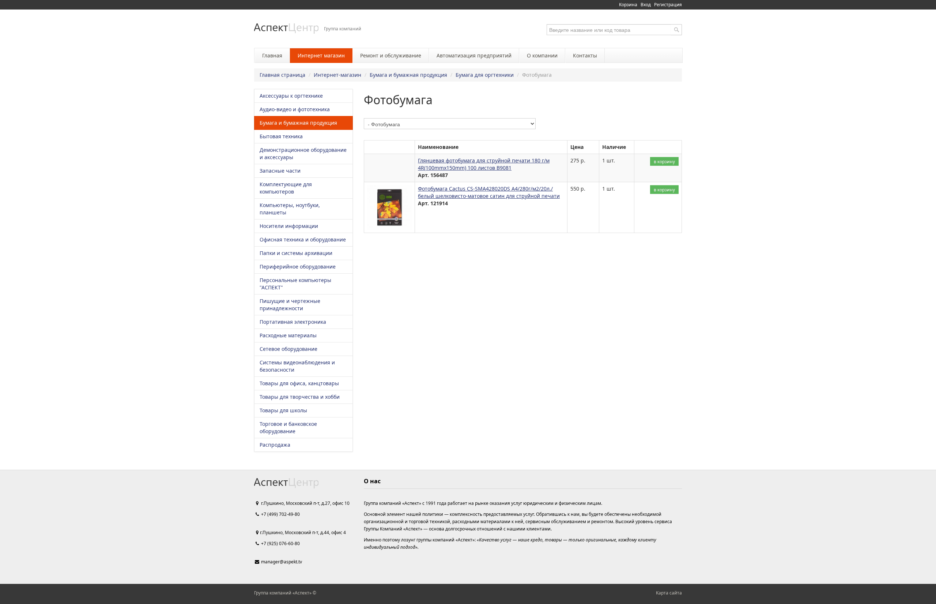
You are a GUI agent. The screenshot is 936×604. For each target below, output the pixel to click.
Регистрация (668, 4)
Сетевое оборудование (288, 348)
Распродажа (275, 444)
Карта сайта (669, 593)
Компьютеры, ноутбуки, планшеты (290, 209)
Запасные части (280, 170)
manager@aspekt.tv (281, 562)
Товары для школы (283, 410)
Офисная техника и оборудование (303, 239)
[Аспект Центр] (286, 28)
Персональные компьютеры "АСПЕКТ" (295, 284)
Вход (646, 4)
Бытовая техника (281, 136)
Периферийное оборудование (298, 266)
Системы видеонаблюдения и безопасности (297, 366)
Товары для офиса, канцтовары (299, 383)
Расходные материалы (288, 335)
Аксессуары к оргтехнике (291, 95)
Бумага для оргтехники (485, 74)
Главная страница (282, 74)
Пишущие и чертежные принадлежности (290, 304)
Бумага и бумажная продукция (408, 74)
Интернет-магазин (337, 74)
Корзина (628, 4)
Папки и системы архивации (296, 253)
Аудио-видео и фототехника (295, 109)
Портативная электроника (293, 321)
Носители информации (289, 225)
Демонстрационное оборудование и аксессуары (303, 153)
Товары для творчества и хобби (300, 396)
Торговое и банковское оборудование (288, 427)
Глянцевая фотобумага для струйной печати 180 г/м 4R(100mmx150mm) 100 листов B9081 (484, 164)
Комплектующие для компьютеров (286, 188)
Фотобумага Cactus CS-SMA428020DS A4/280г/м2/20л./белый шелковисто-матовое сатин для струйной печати (489, 192)
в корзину (664, 161)
